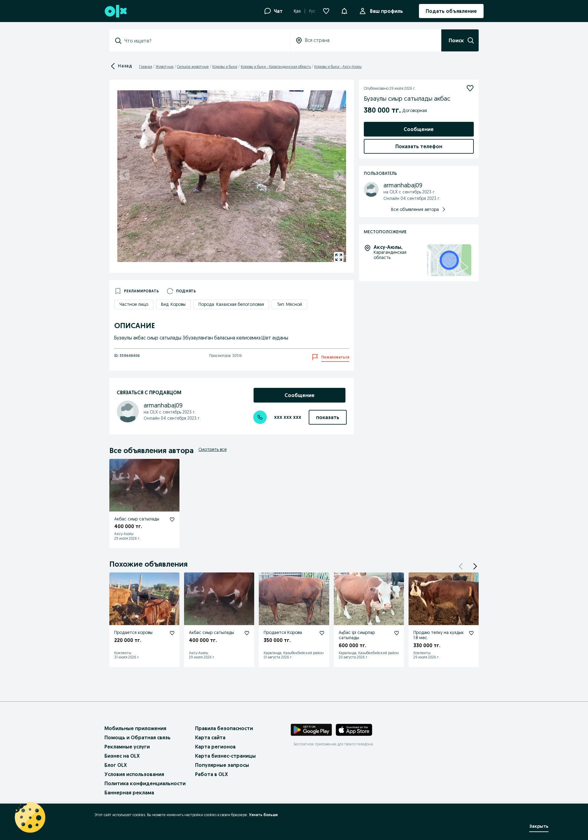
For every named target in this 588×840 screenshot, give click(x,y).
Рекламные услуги (127, 747)
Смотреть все (212, 449)
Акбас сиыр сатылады (136, 519)
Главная (145, 66)
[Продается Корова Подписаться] (321, 633)
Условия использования (134, 774)
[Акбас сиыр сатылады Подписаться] (172, 519)
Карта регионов (215, 747)
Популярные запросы (222, 765)
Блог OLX (115, 765)
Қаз (297, 11)
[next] (339, 175)
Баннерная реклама (129, 792)
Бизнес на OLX (122, 756)
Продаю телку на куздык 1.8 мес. (438, 635)
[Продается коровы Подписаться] (172, 633)
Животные (165, 66)
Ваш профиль (386, 11)
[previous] (125, 175)
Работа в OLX (211, 774)
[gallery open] (339, 257)
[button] (344, 10)
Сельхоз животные (193, 66)
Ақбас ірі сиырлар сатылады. (357, 635)
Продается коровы (133, 632)
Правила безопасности (224, 728)
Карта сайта (210, 737)
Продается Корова (283, 632)
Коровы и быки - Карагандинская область (276, 66)
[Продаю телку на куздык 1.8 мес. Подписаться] (471, 633)
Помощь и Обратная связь (137, 737)
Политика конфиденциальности (145, 783)
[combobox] (203, 41)
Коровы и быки (224, 66)
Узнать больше (263, 814)
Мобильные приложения (135, 728)
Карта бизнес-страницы (225, 756)
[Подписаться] (470, 88)
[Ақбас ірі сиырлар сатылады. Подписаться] (396, 633)
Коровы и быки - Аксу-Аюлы (338, 66)
